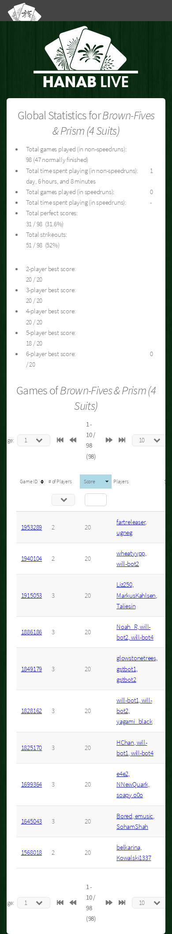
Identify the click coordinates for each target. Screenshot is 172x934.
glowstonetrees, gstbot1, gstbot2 (136, 668)
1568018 (31, 853)
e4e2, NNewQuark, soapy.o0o (133, 784)
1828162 (31, 711)
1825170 (31, 748)
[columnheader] (31, 481)
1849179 (31, 669)
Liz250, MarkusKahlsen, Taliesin (136, 595)
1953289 (31, 527)
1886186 (31, 632)
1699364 (31, 784)
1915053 (31, 595)
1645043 (31, 821)
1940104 (31, 559)
